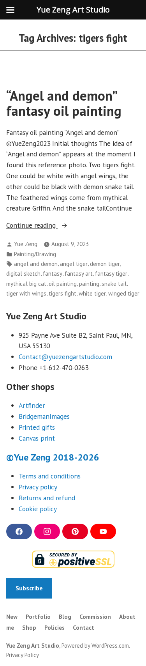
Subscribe (29, 588)
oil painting (63, 283)
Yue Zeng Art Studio (32, 645)
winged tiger (123, 293)
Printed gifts (37, 427)
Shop (29, 627)
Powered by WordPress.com (95, 645)
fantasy (52, 273)
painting (89, 283)
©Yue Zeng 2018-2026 (52, 457)
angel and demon (36, 263)
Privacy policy (38, 486)
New (12, 616)
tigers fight (62, 293)
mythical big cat (26, 283)
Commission (95, 616)
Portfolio (38, 616)
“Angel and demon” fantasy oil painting (63, 103)
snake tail (114, 283)
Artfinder (32, 405)
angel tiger (74, 263)
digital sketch (23, 273)
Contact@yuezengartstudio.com (65, 356)
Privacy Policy (22, 655)
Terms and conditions (50, 475)
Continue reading (45, 225)
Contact (83, 627)
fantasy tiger (111, 273)
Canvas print (37, 438)
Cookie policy (38, 508)
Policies (54, 627)
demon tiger (105, 263)
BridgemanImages (44, 416)
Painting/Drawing (35, 254)
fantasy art (79, 273)
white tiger (92, 293)
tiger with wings (26, 293)
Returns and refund (47, 497)
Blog (65, 616)
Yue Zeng (25, 244)
